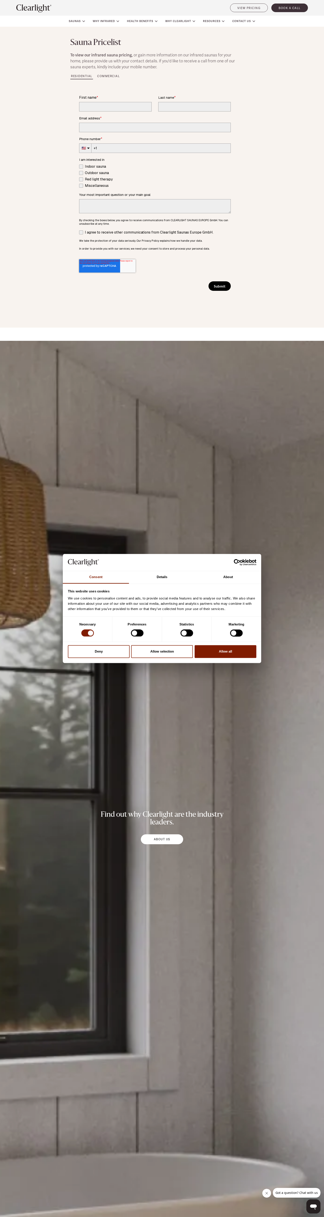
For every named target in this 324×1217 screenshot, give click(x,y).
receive (190, 60)
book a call (290, 8)
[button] (77, 21)
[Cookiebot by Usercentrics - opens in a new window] (237, 562)
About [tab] (228, 577)
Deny (99, 651)
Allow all (225, 651)
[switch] (137, 633)
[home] (34, 8)
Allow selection (162, 651)
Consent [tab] (95, 577)
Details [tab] (162, 577)
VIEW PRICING (249, 8)
